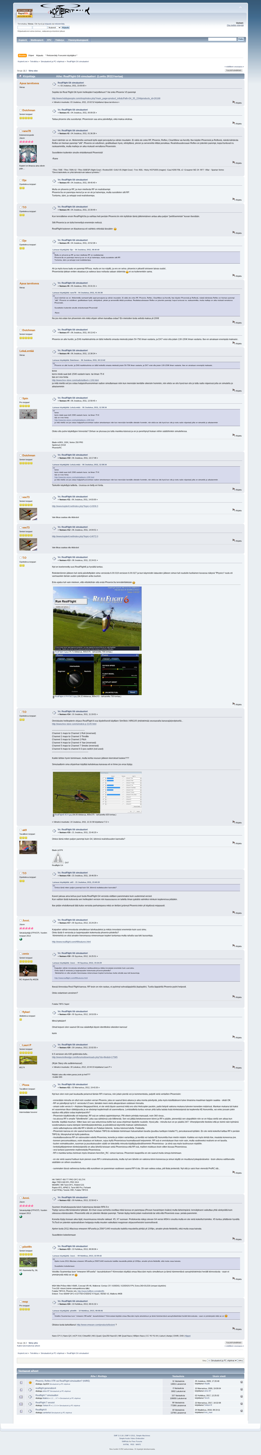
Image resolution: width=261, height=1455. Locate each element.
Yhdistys (59, 40)
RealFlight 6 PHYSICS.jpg (65, 696)
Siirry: (204, 1361)
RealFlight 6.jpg (61, 652)
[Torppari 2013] (20, 940)
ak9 (24, 830)
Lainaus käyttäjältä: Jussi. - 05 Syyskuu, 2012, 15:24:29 (77, 963)
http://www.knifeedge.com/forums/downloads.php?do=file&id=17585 (85, 1057)
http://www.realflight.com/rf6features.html (71, 942)
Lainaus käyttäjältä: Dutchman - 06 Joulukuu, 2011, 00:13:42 (79, 360)
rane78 (26, 131)
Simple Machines (143, 1436)
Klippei (188, 1336)
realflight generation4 (46, 1388)
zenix (25, 953)
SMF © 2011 (130, 1436)
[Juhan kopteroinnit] (20, 1274)
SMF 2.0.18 (118, 1436)
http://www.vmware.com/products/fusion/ (96, 1325)
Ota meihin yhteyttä (235, 25)
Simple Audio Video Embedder (131, 1438)
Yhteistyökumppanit (78, 40)
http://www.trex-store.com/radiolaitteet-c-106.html (75, 380)
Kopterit (23, 40)
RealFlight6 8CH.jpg (63, 815)
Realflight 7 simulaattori (47, 1395)
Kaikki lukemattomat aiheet (28, 1346)
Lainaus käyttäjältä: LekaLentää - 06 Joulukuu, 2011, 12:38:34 (80, 407)
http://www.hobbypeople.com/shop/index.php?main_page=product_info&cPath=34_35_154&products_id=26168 (106, 98)
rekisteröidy (59, 24)
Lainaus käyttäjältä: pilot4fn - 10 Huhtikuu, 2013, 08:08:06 (78, 1311)
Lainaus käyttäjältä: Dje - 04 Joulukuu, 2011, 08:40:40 (76, 250)
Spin (25, 398)
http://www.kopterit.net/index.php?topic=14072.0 (75, 536)
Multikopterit (37, 40)
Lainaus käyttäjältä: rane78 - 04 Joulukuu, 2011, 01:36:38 (78, 293)
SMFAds (125, 1441)
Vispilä (207, 1384)
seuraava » (239, 67)
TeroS (206, 1398)
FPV (49, 40)
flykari (26, 1011)
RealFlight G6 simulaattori (71, 83)
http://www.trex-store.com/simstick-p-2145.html (74, 724)
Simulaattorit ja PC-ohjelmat (60, 1384)
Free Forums (137, 1441)
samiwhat (47, 1412)
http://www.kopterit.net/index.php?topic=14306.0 (75, 506)
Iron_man (208, 1412)
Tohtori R (46, 1405)
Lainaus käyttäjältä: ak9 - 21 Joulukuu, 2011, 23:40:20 (76, 882)
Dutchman (28, 110)
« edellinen (229, 67)
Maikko (46, 1398)
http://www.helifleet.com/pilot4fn (91, 1291)
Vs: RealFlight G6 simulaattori (73, 110)
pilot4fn (27, 1246)
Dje (24, 180)
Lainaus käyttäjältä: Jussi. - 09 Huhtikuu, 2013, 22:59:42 (77, 1256)
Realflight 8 (41, 1409)
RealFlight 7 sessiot (45, 1402)
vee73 (25, 497)
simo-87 (46, 1391)
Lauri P (26, 1045)
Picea (25, 1084)
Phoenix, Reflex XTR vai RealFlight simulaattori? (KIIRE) (63, 1381)
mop (25, 1301)
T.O (24, 207)
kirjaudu (48, 24)
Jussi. (26, 920)
